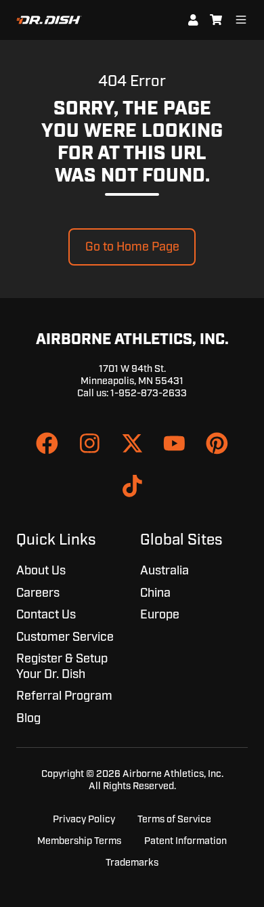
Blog (28, 718)
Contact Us (46, 615)
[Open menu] (241, 19)
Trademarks (132, 862)
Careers (38, 593)
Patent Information (185, 841)
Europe (159, 615)
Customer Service (65, 637)
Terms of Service (174, 819)
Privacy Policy (84, 819)
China (155, 593)
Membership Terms (79, 841)
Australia (164, 571)
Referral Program (64, 696)
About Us (41, 571)
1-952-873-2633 (148, 393)
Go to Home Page (132, 247)
